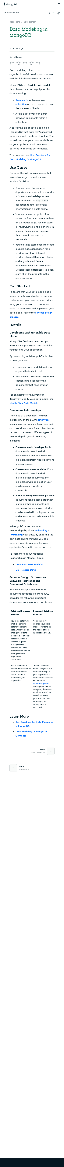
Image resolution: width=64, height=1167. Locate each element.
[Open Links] (58, 4)
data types (43, 419)
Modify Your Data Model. (24, 403)
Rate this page (16, 57)
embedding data (41, 683)
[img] (12, 63)
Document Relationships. (29, 564)
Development (30, 22)
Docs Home (15, 22)
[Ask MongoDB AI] (53, 13)
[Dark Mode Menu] (58, 13)
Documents (21, 99)
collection (21, 104)
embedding (41, 530)
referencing (16, 534)
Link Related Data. (25, 569)
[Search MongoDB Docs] (49, 13)
